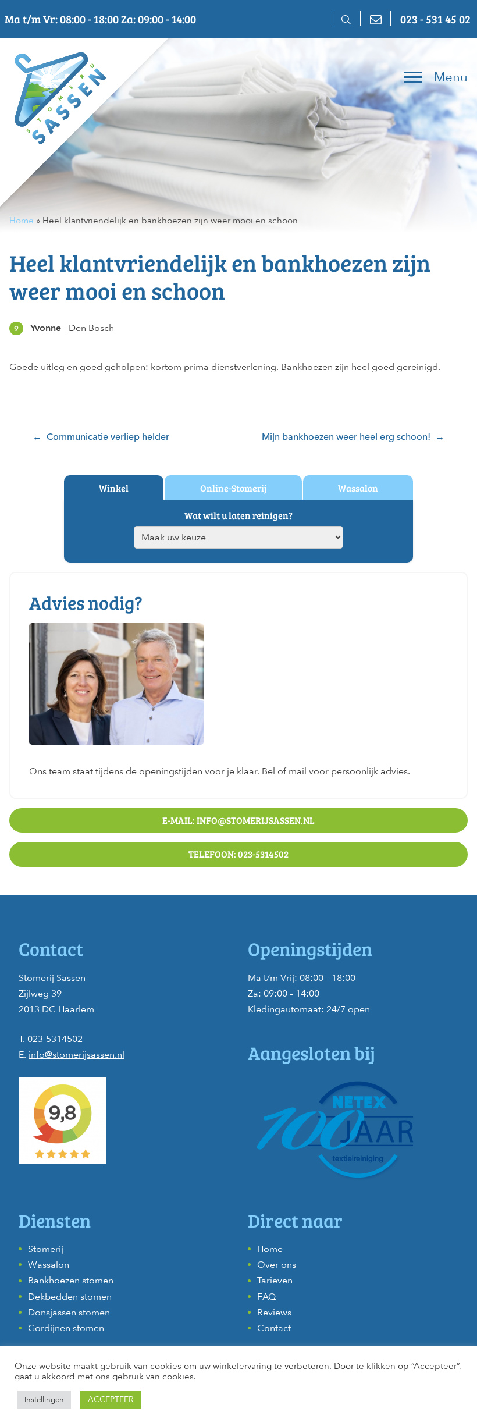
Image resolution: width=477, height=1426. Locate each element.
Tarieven (275, 1280)
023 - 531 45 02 (435, 18)
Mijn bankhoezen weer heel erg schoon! (346, 436)
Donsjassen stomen (69, 1312)
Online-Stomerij (233, 488)
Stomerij (45, 1248)
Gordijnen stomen (66, 1327)
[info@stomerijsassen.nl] (375, 18)
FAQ (266, 1296)
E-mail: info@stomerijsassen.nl (238, 820)
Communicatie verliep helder (108, 436)
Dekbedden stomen (70, 1296)
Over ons (276, 1264)
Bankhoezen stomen (70, 1280)
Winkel (114, 488)
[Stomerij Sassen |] (58, 96)
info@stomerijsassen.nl (76, 1054)
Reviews (274, 1312)
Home (21, 220)
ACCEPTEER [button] (110, 1399)
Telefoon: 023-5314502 (238, 854)
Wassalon (358, 488)
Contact (274, 1327)
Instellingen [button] (44, 1399)
